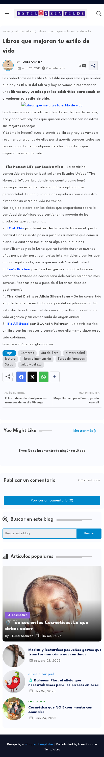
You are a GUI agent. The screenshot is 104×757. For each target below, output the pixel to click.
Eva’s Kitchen (18, 269)
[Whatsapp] (43, 377)
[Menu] (7, 14)
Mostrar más (83, 430)
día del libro (50, 353)
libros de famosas (71, 358)
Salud (9, 364)
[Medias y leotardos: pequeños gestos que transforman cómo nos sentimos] (14, 656)
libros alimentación (37, 358)
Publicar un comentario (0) (52, 500)
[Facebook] (21, 377)
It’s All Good (18, 324)
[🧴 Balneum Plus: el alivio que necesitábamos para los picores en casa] (14, 681)
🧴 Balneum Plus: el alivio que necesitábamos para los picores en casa (63, 683)
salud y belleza (24, 31)
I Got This (15, 228)
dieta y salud (75, 353)
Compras (27, 353)
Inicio (6, 31)
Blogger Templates (39, 744)
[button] (99, 14)
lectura (10, 358)
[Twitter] (32, 377)
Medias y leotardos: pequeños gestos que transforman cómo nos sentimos (64, 652)
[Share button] (55, 377)
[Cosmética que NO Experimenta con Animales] (14, 708)
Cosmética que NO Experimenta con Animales (60, 710)
